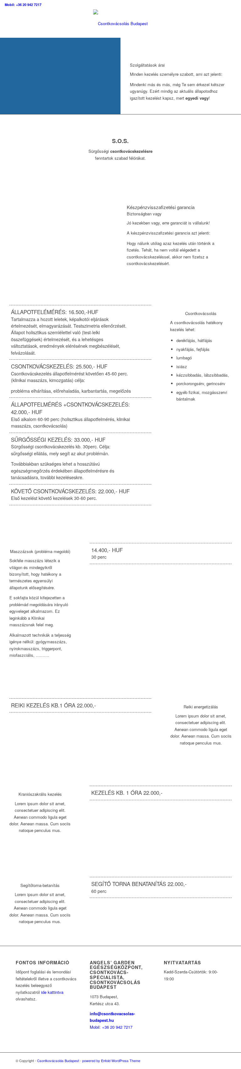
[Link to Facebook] (201, 1060)
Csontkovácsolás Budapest (58, 1060)
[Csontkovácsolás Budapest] (120, 23)
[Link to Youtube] (211, 1060)
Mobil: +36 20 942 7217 (23, 4)
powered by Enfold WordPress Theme (111, 1060)
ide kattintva (52, 992)
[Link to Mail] (220, 1060)
